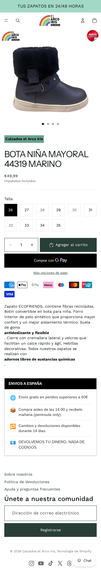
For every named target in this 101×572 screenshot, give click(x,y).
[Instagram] (31, 563)
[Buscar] (18, 20)
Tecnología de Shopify (74, 551)
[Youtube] (41, 563)
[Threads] (69, 563)
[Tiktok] (50, 563)
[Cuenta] (83, 20)
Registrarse (50, 530)
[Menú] (6, 20)
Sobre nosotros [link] (18, 474)
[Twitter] (60, 563)
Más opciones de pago (50, 273)
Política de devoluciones (26, 482)
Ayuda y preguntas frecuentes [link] (32, 489)
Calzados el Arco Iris (38, 551)
